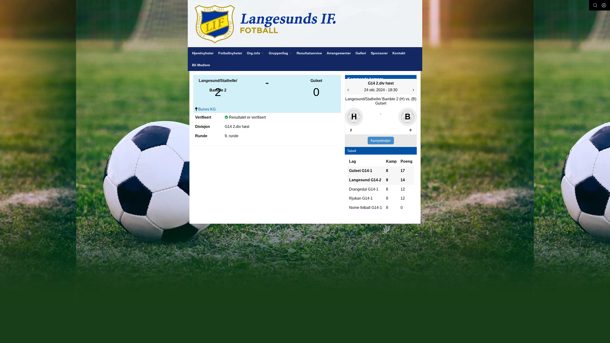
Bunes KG (207, 109)
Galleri (361, 53)
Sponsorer (379, 53)
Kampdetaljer (381, 140)
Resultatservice (309, 53)
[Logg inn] (604, 5)
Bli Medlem (201, 65)
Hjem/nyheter (203, 53)
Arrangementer (339, 53)
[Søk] (595, 5)
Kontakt (398, 53)
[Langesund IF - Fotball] (305, 23)
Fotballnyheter (230, 53)
